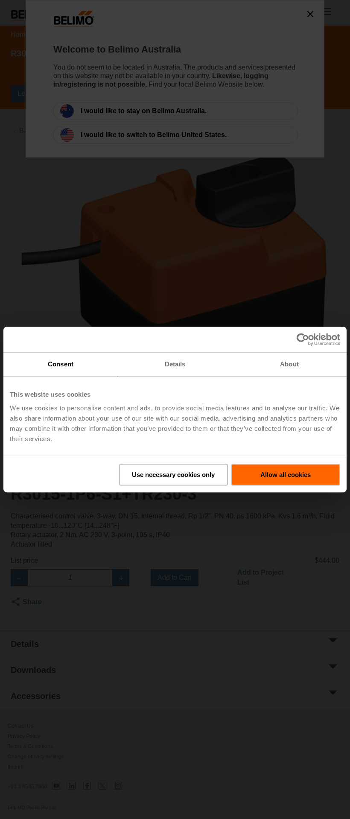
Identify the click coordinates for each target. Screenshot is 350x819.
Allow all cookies (285, 474)
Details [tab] (175, 364)
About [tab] (289, 364)
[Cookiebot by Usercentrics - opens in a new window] (302, 339)
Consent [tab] (60, 364)
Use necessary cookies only (173, 474)
